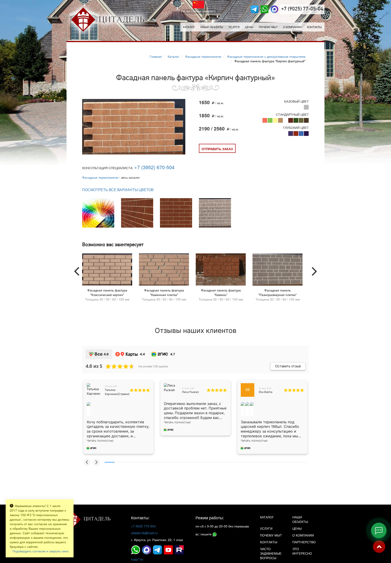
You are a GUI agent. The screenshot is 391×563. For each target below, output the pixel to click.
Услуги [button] (234, 27)
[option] (107, 278)
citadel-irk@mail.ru (144, 533)
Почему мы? (268, 27)
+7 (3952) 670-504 (154, 167)
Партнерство (304, 542)
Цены (249, 27)
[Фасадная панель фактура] (133, 126)
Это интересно (302, 551)
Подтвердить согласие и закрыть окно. (40, 551)
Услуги (266, 528)
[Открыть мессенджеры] (378, 530)
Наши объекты (211, 27)
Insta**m (137, 559)
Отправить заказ (217, 149)
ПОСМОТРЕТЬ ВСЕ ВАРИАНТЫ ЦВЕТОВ (118, 189)
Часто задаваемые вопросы (270, 553)
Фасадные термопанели (100, 177)
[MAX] (274, 9)
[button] (87, 462)
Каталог (189, 27)
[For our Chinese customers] (198, 4)
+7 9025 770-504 (143, 526)
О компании (292, 27)
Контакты (314, 27)
